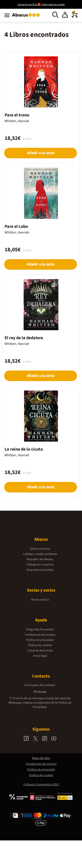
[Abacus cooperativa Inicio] (27, 17)
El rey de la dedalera (24, 338)
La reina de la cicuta (24, 449)
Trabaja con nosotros (40, 564)
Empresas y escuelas (40, 570)
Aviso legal (40, 656)
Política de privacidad (40, 640)
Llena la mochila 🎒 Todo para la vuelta (41, 4)
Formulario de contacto (39, 685)
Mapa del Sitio (41, 758)
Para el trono (17, 115)
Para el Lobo (16, 226)
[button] (65, 15)
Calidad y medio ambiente (40, 554)
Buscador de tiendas (40, 559)
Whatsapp (40, 692)
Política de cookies (40, 645)
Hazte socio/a (40, 599)
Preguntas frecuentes (40, 629)
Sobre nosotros (40, 549)
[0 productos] (75, 16)
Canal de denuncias (40, 650)
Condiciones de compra (40, 635)
